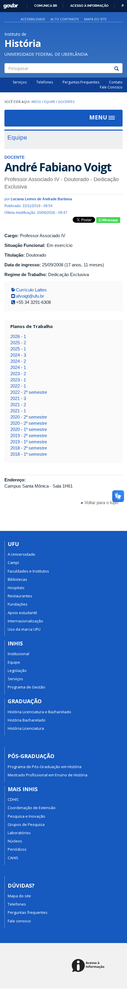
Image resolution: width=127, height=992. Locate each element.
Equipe (49, 102)
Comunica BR (45, 6)
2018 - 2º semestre (28, 447)
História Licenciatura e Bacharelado (39, 711)
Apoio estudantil (22, 612)
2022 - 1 (18, 385)
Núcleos (15, 841)
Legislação (17, 670)
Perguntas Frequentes (81, 82)
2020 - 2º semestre (28, 416)
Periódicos (17, 849)
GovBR (8, 4)
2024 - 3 (18, 355)
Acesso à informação (89, 6)
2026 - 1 (18, 336)
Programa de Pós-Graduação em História (45, 766)
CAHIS (13, 857)
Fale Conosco (111, 87)
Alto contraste (65, 19)
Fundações (17, 604)
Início (36, 102)
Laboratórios (19, 832)
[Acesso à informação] (89, 966)
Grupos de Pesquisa (26, 824)
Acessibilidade (33, 19)
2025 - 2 (18, 342)
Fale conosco (19, 921)
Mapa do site (95, 19)
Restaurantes (20, 596)
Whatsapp (109, 220)
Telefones (44, 82)
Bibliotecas (17, 579)
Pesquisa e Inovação (26, 816)
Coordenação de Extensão (32, 807)
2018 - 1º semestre (28, 454)
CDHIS (13, 799)
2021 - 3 (18, 398)
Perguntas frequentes (28, 912)
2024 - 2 (18, 361)
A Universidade (21, 554)
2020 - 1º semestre (28, 429)
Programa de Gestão (26, 687)
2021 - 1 (18, 410)
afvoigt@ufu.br (30, 296)
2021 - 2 (18, 404)
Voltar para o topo (100, 502)
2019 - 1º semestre (28, 441)
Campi (13, 562)
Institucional (18, 653)
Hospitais (16, 587)
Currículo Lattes (31, 289)
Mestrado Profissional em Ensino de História (47, 775)
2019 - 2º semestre (28, 435)
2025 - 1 (18, 348)
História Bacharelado (26, 720)
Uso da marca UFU (24, 629)
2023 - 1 (18, 379)
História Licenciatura (26, 728)
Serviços (20, 82)
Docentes (66, 102)
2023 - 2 (18, 373)
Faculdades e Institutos (28, 571)
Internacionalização (25, 621)
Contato (116, 82)
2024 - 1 (18, 367)
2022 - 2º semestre (28, 392)
